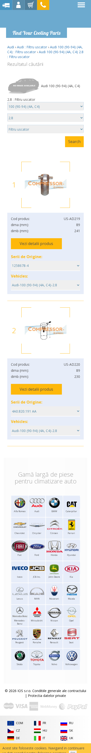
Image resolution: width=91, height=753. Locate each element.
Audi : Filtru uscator (32, 47)
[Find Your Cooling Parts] (36, 18)
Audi (10, 47)
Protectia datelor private (47, 695)
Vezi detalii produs (36, 243)
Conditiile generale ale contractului (59, 690)
